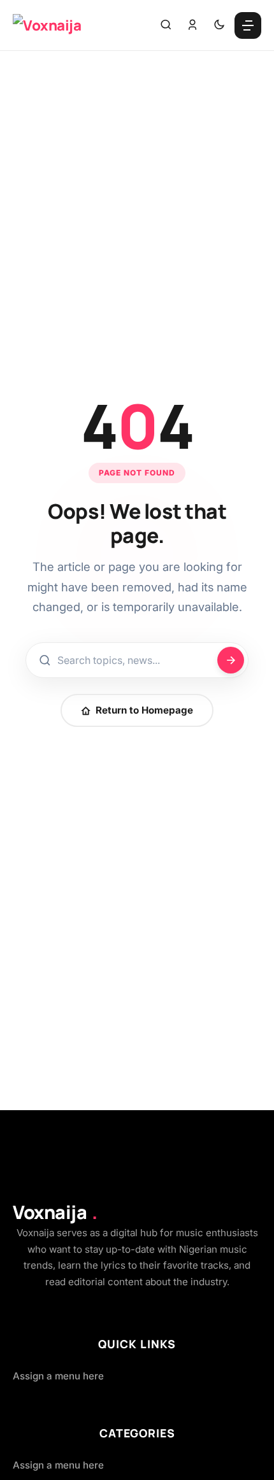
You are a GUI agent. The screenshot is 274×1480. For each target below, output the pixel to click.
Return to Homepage (144, 710)
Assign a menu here (58, 1376)
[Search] (165, 25)
